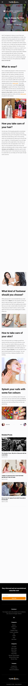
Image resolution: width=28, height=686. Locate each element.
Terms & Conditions (14, 669)
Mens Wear (14, 650)
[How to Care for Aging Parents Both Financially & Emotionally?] (14, 489)
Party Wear (14, 653)
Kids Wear (14, 639)
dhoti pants (23, 94)
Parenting (14, 652)
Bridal (14, 628)
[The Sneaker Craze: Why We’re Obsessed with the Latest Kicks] (14, 444)
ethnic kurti (15, 83)
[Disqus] (14, 527)
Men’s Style (14, 648)
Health (14, 635)
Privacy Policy (14, 668)
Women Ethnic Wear (14, 657)
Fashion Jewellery (14, 632)
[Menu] (2, 2)
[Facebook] (14, 617)
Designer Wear (14, 630)
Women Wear (14, 659)
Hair (14, 634)
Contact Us (14, 666)
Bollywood (14, 626)
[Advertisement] (14, 214)
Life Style (14, 12)
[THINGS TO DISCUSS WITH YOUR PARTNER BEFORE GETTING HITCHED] (14, 467)
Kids (14, 637)
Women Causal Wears (14, 655)
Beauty (14, 625)
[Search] (25, 2)
